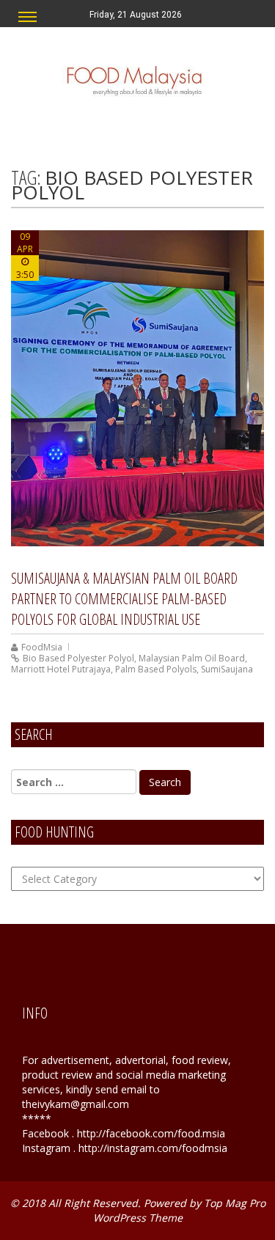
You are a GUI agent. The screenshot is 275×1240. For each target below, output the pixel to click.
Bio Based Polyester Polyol (78, 658)
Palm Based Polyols (156, 669)
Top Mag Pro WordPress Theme (179, 1210)
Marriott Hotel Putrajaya (61, 669)
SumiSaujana (227, 669)
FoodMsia (41, 647)
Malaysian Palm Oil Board (192, 658)
